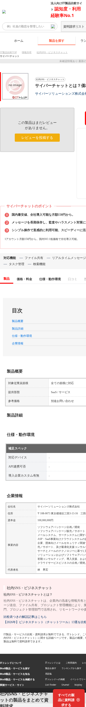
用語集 (48, 673)
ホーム (18, 40)
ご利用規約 (71, 662)
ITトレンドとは (52, 662)
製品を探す (56, 40)
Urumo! (65, 684)
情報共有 (27, 52)
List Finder (50, 684)
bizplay (78, 684)
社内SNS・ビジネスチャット (52, 52)
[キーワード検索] (53, 26)
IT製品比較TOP (8, 52)
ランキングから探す (71, 668)
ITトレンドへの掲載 (55, 679)
